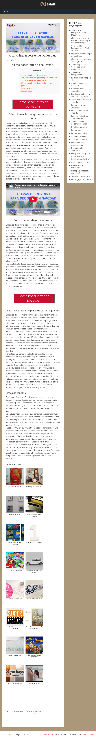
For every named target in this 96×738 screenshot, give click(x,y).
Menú (6, 11)
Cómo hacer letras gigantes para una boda (38, 78)
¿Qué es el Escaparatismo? (78, 73)
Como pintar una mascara (78, 84)
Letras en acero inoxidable (78, 90)
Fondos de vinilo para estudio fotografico (80, 95)
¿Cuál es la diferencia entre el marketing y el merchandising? (80, 40)
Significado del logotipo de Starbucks (81, 55)
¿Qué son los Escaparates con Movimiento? (78, 32)
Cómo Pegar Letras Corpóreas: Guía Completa (79, 66)
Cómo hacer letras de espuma (33, 80)
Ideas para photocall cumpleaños (80, 172)
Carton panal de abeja (80, 162)
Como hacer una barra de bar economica (80, 122)
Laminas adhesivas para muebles (79, 117)
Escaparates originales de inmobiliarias (81, 155)
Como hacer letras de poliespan (34, 75)
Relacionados (26, 91)
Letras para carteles (79, 133)
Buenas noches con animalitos (79, 149)
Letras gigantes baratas (81, 179)
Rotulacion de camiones (77, 166)
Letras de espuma (27, 88)
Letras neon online (79, 130)
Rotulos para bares (79, 127)
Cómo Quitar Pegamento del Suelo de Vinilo (80, 48)
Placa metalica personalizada (77, 144)
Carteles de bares (78, 136)
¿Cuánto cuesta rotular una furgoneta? (81, 60)
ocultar (44, 71)
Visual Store (7, 734)
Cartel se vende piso (80, 159)
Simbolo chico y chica (80, 176)
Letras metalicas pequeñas (78, 106)
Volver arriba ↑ (88, 734)
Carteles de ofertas (79, 139)
